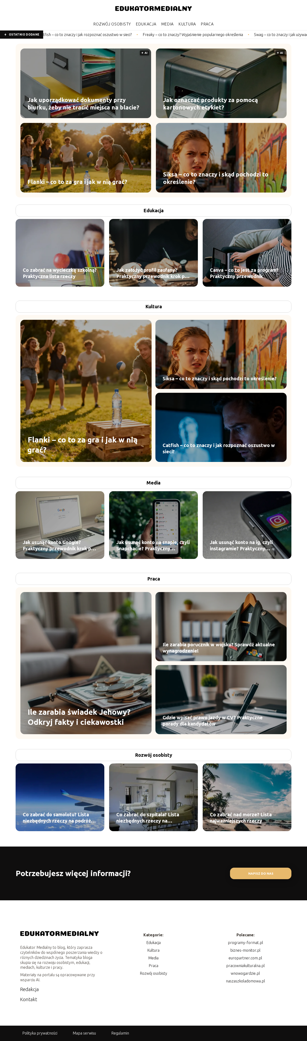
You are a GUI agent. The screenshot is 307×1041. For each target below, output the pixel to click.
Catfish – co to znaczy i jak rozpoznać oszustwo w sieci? (219, 448)
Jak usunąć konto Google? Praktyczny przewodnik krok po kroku (58, 545)
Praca (207, 24)
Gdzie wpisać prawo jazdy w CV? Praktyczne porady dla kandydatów (213, 720)
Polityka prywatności (39, 1033)
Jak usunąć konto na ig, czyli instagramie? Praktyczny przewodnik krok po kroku (241, 545)
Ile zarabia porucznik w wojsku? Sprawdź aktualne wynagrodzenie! (219, 648)
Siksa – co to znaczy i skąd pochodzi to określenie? (215, 178)
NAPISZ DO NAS (260, 873)
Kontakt (28, 999)
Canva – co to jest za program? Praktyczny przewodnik (244, 273)
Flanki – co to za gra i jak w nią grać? (77, 182)
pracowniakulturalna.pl (245, 965)
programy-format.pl (245, 942)
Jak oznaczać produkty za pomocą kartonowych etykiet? (210, 104)
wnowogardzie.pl (245, 973)
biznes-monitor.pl (245, 950)
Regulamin (120, 1033)
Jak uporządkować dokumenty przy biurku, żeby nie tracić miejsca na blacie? (83, 104)
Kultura (187, 24)
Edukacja (146, 24)
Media (167, 24)
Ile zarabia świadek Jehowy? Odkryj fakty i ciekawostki (79, 717)
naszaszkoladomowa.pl (245, 981)
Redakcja (29, 989)
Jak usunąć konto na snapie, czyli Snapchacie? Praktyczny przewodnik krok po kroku (153, 545)
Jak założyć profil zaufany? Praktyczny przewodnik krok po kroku (152, 273)
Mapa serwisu (84, 1033)
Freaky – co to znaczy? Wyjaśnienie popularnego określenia (125, 34)
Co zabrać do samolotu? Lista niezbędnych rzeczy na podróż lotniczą (57, 818)
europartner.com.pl (245, 958)
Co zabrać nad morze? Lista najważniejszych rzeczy (241, 817)
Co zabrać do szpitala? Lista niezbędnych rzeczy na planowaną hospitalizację (147, 818)
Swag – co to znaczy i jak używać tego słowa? (223, 34)
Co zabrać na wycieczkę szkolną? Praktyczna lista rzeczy (60, 273)
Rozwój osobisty (112, 24)
